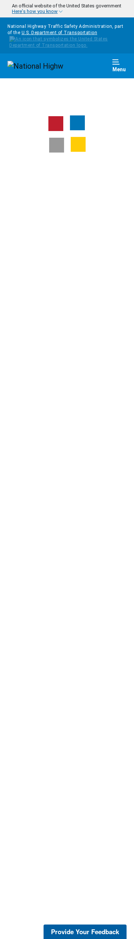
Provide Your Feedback (85, 931)
